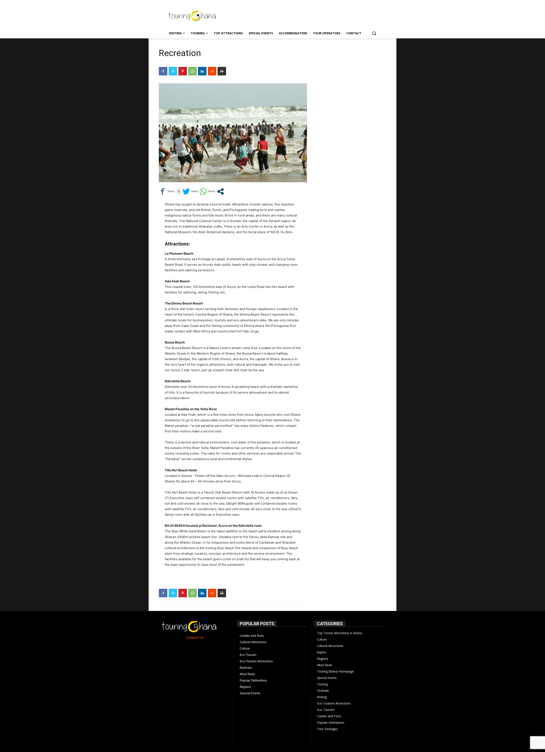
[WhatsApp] (192, 71)
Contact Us (195, 637)
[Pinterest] (182, 71)
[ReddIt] (212, 71)
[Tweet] (190, 191)
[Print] (222, 71)
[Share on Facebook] (166, 191)
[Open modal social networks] (220, 191)
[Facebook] (163, 71)
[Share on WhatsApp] (207, 191)
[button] (374, 33)
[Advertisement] (308, 15)
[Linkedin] (202, 71)
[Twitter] (173, 71)
